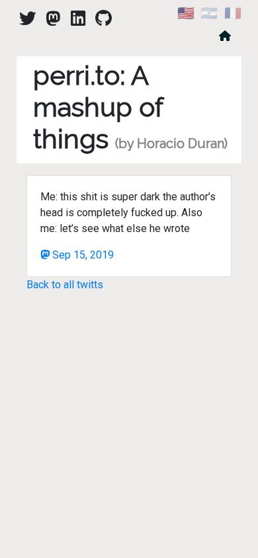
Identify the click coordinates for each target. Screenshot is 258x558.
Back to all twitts (64, 284)
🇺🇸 (185, 13)
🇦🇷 (209, 13)
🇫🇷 (232, 13)
